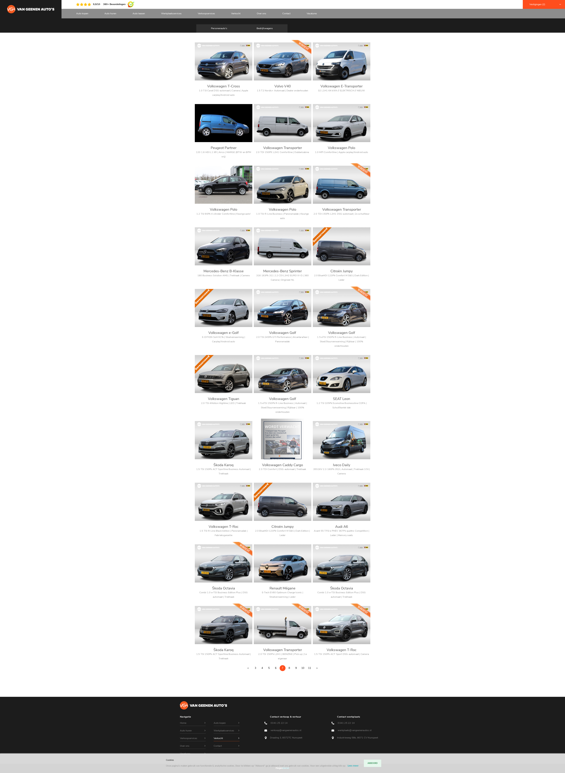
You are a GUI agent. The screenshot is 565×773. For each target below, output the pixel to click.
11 (309, 668)
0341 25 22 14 (279, 723)
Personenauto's (219, 28)
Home (183, 723)
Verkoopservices (206, 13)
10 (302, 668)
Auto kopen (82, 13)
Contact (286, 13)
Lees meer (353, 766)
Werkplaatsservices (171, 13)
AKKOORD (373, 763)
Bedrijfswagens (265, 28)
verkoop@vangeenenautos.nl (285, 730)
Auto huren (110, 13)
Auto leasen (139, 13)
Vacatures (312, 13)
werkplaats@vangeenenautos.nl (354, 730)
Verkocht (235, 13)
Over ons (261, 13)
